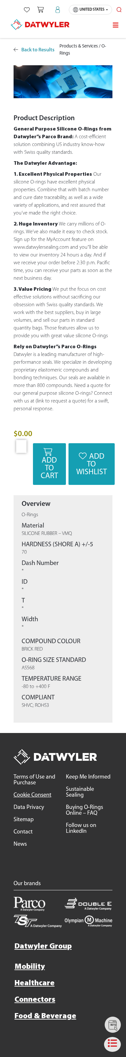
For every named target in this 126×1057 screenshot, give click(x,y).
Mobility (30, 967)
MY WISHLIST (26, 9)
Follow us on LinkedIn (81, 828)
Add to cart (49, 468)
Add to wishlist (91, 464)
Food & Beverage (45, 1016)
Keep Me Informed (88, 777)
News (20, 844)
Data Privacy (29, 808)
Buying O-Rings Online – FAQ (84, 810)
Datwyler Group (43, 946)
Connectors (35, 1000)
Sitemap (24, 820)
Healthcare (35, 983)
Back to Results (38, 50)
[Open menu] (115, 25)
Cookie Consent (32, 795)
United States (91, 10)
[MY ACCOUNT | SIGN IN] (58, 9)
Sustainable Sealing (80, 792)
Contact (23, 832)
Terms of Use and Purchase (34, 780)
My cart (40, 9)
